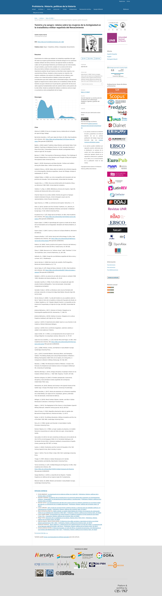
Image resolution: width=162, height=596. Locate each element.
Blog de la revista (38, 12)
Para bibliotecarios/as (112, 270)
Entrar (128, 1)
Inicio (36, 18)
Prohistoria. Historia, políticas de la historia (54, 6)
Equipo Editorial (98, 9)
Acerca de (56, 9)
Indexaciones (73, 9)
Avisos (49, 9)
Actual (34, 9)
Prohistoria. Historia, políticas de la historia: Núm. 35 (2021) (69, 509)
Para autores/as (111, 267)
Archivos (40, 9)
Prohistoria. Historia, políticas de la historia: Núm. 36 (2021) (81, 526)
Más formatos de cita (87, 84)
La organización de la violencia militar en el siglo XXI (63, 494)
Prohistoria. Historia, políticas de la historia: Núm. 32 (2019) (75, 523)
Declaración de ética (85, 9)
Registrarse (122, 1)
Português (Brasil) (112, 59)
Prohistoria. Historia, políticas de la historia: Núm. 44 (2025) (62, 516)
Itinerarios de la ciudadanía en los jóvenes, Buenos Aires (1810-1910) (65, 518)
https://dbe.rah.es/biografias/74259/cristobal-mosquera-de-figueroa (54, 469)
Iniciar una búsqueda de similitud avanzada (56, 537)
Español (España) (112, 54)
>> (47, 533)
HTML (91, 58)
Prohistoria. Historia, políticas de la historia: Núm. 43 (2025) (84, 513)
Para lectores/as (111, 265)
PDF (84, 58)
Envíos (65, 9)
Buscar (127, 9)
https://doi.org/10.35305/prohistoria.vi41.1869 (51, 42)
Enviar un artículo (113, 277)
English (109, 56)
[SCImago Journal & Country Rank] (117, 67)
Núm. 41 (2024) (49, 18)
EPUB (98, 58)
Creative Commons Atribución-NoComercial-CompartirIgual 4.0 (91, 126)
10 (44, 533)
